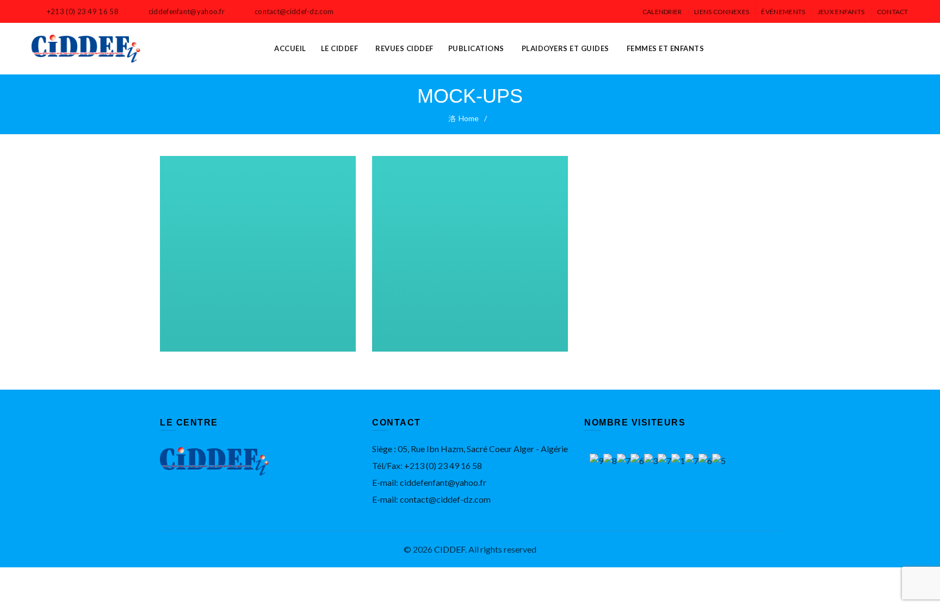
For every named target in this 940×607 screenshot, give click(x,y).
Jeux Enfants (841, 12)
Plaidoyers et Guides (565, 48)
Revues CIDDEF (404, 48)
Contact (892, 12)
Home (469, 118)
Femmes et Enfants (665, 48)
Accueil (290, 48)
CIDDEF (449, 549)
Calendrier (662, 12)
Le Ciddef (339, 48)
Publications (476, 48)
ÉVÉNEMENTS (783, 12)
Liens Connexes (721, 12)
